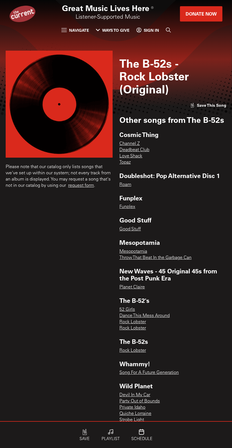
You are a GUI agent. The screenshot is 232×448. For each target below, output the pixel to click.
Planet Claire (132, 287)
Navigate (79, 30)
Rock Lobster (132, 322)
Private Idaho (132, 407)
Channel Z (129, 144)
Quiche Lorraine (135, 413)
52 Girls (127, 309)
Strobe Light (131, 420)
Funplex (127, 207)
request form (81, 185)
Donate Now (201, 14)
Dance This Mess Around (144, 316)
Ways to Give (116, 30)
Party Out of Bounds (139, 401)
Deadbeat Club (134, 150)
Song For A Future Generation (149, 372)
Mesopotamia (133, 251)
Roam (125, 185)
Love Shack (130, 156)
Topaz (125, 162)
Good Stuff (130, 229)
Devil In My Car (134, 395)
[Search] (168, 30)
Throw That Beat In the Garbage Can (155, 258)
